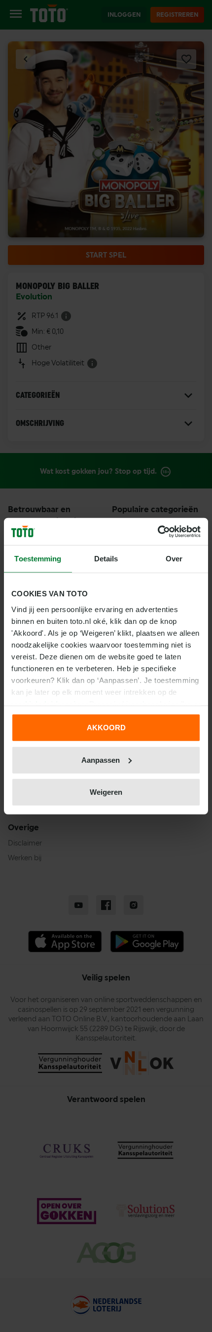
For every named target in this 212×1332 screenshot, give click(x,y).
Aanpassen (100, 759)
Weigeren (106, 792)
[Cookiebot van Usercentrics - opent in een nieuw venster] (157, 531)
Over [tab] (174, 558)
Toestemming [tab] (37, 558)
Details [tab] (106, 558)
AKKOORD (106, 727)
